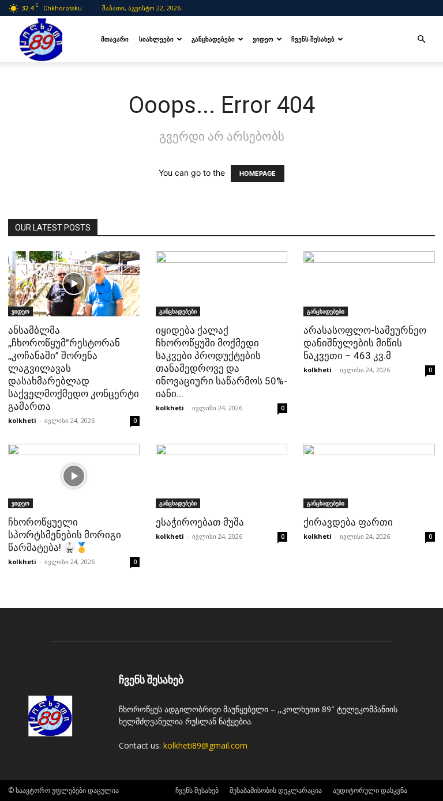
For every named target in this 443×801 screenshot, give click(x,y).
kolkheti (22, 420)
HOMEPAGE (257, 173)
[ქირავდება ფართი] (369, 476)
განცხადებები (213, 39)
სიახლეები (156, 39)
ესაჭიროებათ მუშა (200, 522)
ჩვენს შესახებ (313, 39)
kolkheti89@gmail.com (205, 745)
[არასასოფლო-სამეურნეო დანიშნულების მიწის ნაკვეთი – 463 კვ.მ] (369, 283)
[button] (421, 39)
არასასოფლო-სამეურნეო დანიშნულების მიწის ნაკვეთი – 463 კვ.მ (364, 342)
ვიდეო (263, 39)
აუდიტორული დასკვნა (370, 790)
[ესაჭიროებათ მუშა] (221, 476)
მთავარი (115, 39)
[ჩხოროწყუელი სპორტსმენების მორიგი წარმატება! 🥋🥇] (74, 476)
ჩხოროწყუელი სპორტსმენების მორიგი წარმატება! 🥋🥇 (64, 534)
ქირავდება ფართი (348, 522)
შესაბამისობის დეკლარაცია (276, 790)
